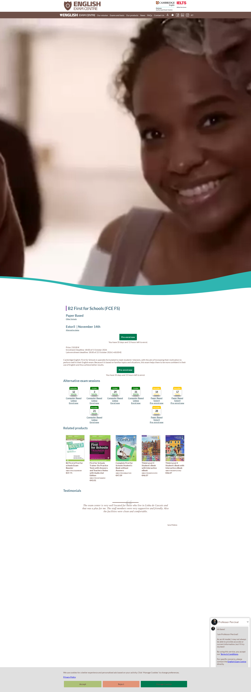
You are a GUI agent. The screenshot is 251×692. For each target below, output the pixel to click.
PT (192, 15)
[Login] (167, 15)
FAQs (149, 15)
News (142, 15)
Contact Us (159, 15)
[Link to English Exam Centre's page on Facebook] (177, 15)
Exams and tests (117, 15)
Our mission (102, 15)
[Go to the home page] (95, 5)
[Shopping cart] (172, 15)
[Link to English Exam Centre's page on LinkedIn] (182, 15)
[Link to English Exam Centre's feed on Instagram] (187, 15)
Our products (132, 15)
